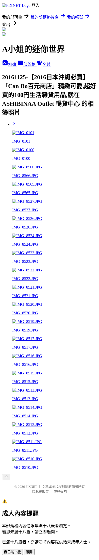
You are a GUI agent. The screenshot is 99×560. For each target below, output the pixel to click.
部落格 (30, 64)
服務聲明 (60, 492)
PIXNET (31, 487)
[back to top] (6, 477)
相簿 (12, 64)
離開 (29, 552)
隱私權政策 (40, 492)
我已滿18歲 (12, 552)
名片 (47, 64)
